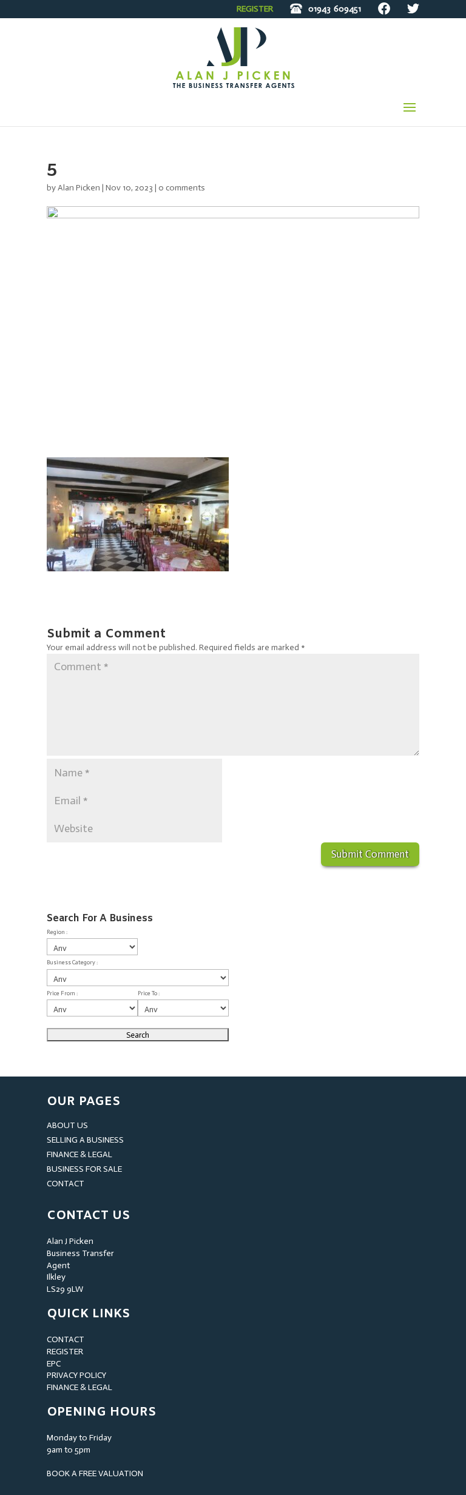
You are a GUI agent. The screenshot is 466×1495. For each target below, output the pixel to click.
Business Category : (72, 962)
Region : (57, 932)
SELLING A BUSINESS (85, 1140)
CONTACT (65, 1183)
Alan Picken (79, 188)
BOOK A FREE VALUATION (95, 1473)
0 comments (181, 188)
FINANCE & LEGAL (79, 1154)
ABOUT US (67, 1125)
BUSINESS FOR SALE (84, 1169)
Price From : (62, 993)
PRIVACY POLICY (76, 1375)
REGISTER (255, 9)
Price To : (149, 993)
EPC (54, 1364)
